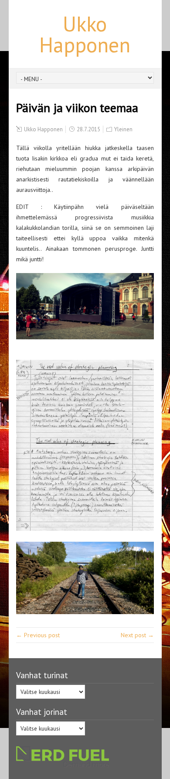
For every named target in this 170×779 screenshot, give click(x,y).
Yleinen (123, 129)
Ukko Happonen (84, 34)
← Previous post (38, 635)
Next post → (137, 635)
